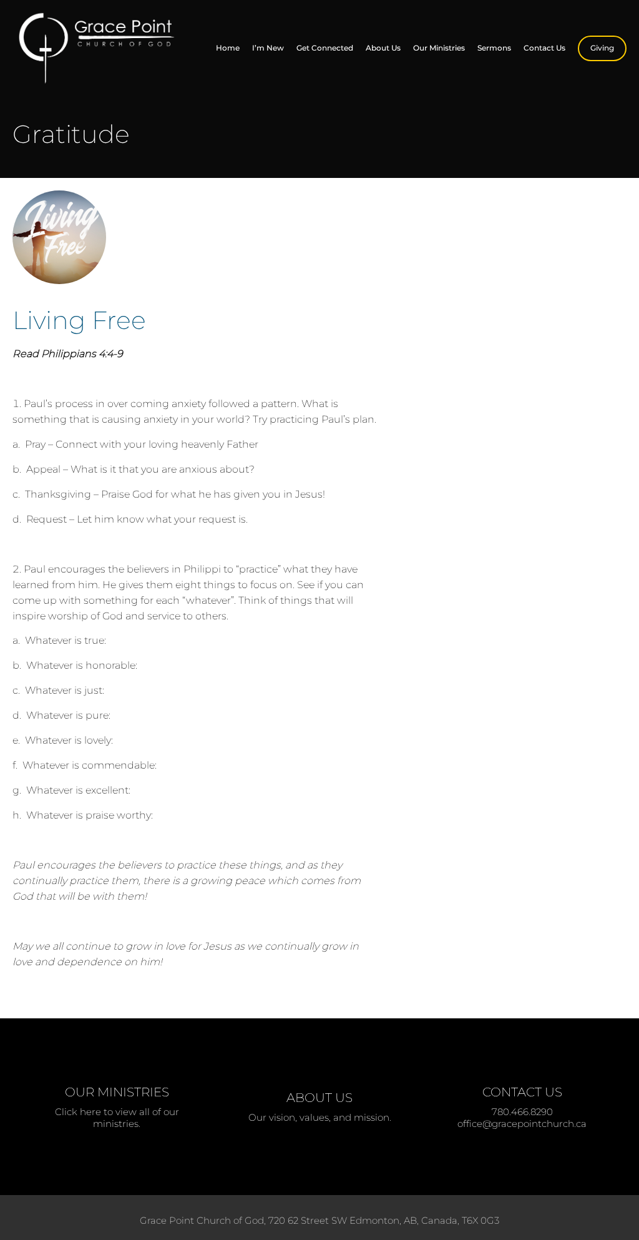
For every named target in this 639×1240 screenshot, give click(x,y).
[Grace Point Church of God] (99, 48)
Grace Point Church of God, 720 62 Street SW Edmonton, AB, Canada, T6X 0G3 (319, 1220)
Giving (602, 47)
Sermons (494, 47)
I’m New (268, 47)
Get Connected (324, 47)
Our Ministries (439, 47)
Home (228, 47)
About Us (383, 47)
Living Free (79, 320)
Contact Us (544, 47)
